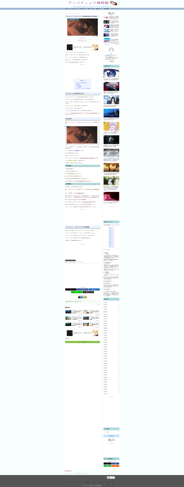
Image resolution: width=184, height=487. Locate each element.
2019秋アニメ (111, 235)
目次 (81, 80)
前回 (66, 54)
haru (111, 53)
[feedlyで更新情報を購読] (112, 61)
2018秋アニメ (111, 241)
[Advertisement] (82, 71)
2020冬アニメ (111, 234)
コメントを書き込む (82, 341)
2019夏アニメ (111, 237)
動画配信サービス (101, 482)
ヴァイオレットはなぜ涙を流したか (81, 82)
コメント (73, 301)
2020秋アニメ (111, 230)
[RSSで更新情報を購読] (86, 297)
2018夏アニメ (111, 242)
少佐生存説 (79, 85)
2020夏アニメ (111, 231)
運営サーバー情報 (94, 482)
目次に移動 (112, 435)
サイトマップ (77, 482)
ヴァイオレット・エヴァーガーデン (70, 260)
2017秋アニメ (111, 246)
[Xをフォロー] (79, 297)
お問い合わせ (88, 482)
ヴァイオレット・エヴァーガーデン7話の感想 (83, 88)
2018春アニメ (111, 244)
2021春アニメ (111, 227)
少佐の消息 (77, 84)
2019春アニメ (111, 238)
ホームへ (70, 482)
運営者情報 (108, 482)
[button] (88, 292)
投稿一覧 (82, 482)
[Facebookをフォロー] (81, 297)
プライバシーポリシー (114, 483)
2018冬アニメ (111, 245)
